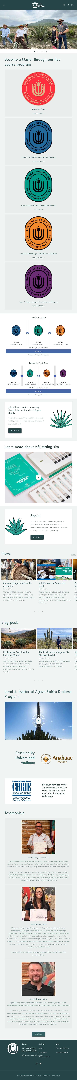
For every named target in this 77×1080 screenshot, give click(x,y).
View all (73, 554)
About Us (42, 1048)
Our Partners (43, 1052)
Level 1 (16, 342)
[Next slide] (42, 51)
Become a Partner (44, 1057)
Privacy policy (37, 1075)
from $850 (37, 209)
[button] (4, 5)
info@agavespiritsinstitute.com (32, 1055)
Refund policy (46, 1075)
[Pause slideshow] (47, 51)
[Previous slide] (30, 51)
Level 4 (63, 382)
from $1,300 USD (37, 258)
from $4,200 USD (37, 306)
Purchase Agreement (62, 1052)
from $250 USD (38, 113)
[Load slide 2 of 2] (37, 51)
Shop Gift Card (38, 37)
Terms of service (56, 1075)
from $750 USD (38, 161)
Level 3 (60, 342)
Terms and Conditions (62, 1048)
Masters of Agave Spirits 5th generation (17, 585)
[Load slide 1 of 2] (34, 51)
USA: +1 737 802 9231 (29, 1048)
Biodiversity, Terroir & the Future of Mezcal (16, 654)
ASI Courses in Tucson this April (52, 585)
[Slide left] (34, 611)
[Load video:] (38, 477)
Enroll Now (15, 430)
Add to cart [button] (38, 351)
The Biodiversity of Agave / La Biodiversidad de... (54, 654)
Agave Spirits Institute (26, 1075)
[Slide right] (43, 611)
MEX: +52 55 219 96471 (29, 1051)
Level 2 (38, 342)
